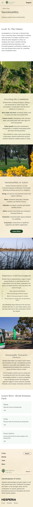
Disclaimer (9, 503)
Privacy (3, 503)
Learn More (16, 231)
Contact (28, 471)
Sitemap (16, 503)
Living (4, 453)
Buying (4, 457)
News (3, 464)
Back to (6, 8)
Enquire (28, 3)
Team (3, 460)
